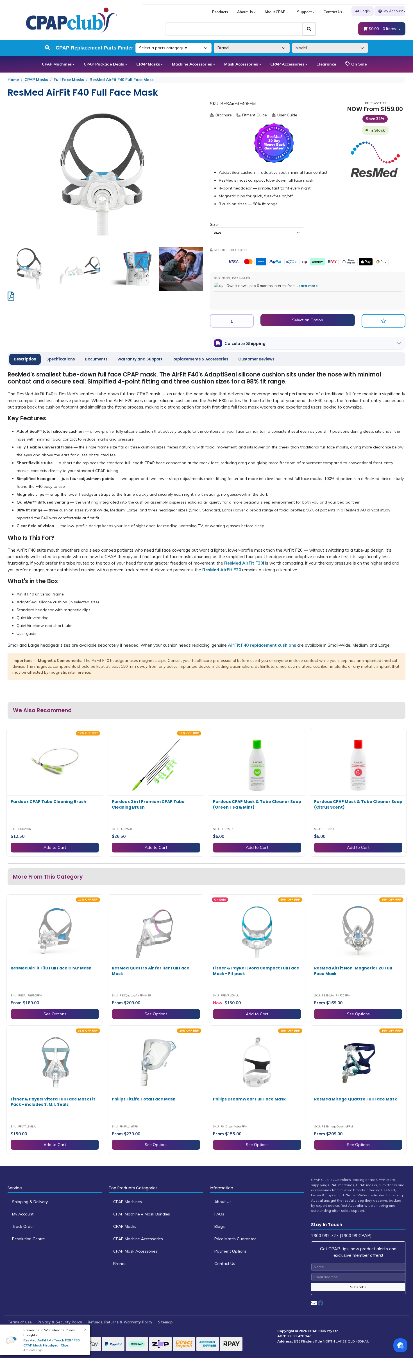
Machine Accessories (192, 64)
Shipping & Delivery (30, 1201)
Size (214, 224)
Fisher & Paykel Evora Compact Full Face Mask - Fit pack (256, 970)
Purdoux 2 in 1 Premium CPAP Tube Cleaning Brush (148, 804)
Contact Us (332, 12)
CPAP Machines (57, 64)
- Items (383, 28)
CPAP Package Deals (104, 64)
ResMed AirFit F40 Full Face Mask (122, 79)
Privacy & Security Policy (59, 1322)
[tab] (25, 359)
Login (365, 11)
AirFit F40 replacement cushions (262, 645)
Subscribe (358, 1287)
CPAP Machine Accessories (138, 1238)
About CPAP (274, 12)
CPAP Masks (148, 64)
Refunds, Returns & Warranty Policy (120, 1322)
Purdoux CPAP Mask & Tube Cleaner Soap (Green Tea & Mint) (257, 804)
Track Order (23, 1226)
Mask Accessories (241, 64)
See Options (55, 1013)
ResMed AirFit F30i (244, 563)
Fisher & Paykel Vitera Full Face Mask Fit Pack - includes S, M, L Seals (53, 1101)
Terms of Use (20, 1322)
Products (220, 12)
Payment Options (230, 1251)
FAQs (219, 1214)
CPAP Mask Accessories (135, 1251)
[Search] (309, 29)
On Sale (358, 64)
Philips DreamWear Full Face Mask (249, 1099)
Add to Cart (55, 847)
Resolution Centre (28, 1238)
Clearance (326, 64)
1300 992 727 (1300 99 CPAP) (341, 1235)
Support (304, 12)
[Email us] (314, 1303)
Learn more (307, 285)
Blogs (219, 1226)
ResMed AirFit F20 (221, 569)
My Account (393, 11)
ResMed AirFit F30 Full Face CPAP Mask (51, 968)
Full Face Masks (69, 79)
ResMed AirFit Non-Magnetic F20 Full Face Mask (353, 970)
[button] (383, 321)
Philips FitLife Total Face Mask (143, 1099)
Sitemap (165, 1322)
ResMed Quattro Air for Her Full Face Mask (150, 970)
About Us (245, 12)
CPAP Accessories (287, 64)
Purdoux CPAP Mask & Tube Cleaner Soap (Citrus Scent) (358, 804)
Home (13, 79)
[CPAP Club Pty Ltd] (71, 19)
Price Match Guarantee (235, 1238)
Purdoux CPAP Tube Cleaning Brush (48, 801)
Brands (119, 1263)
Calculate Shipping (245, 343)
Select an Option (307, 319)
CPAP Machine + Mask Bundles (141, 1214)
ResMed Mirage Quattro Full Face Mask (355, 1099)
